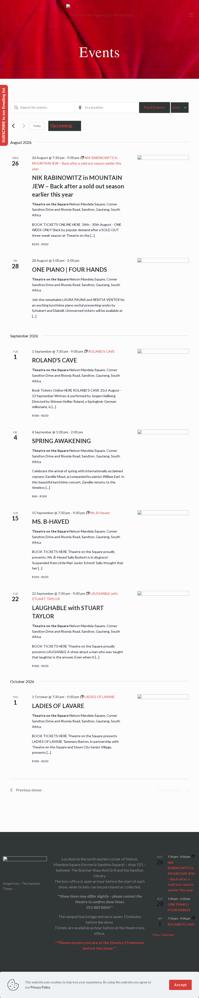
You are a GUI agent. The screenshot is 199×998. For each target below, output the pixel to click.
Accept (180, 985)
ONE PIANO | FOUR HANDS (69, 269)
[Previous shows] (13, 126)
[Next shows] (22, 126)
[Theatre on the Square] (99, 14)
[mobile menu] (191, 14)
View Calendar (163, 935)
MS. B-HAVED (50, 521)
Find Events (154, 107)
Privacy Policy (40, 987)
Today (37, 126)
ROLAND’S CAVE (54, 360)
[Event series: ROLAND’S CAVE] (193, 918)
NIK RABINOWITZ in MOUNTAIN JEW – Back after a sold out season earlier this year (78, 186)
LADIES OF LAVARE (58, 705)
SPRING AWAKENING (61, 440)
